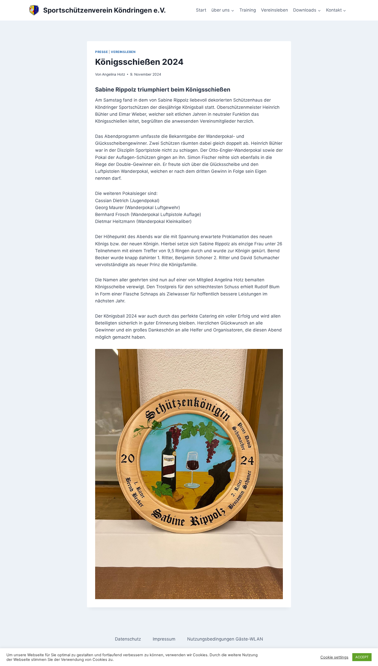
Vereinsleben (274, 10)
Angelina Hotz (113, 74)
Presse (101, 52)
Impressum (164, 639)
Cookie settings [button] (334, 657)
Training (247, 10)
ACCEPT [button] (361, 657)
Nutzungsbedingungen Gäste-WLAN (225, 639)
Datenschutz (128, 639)
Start (201, 10)
